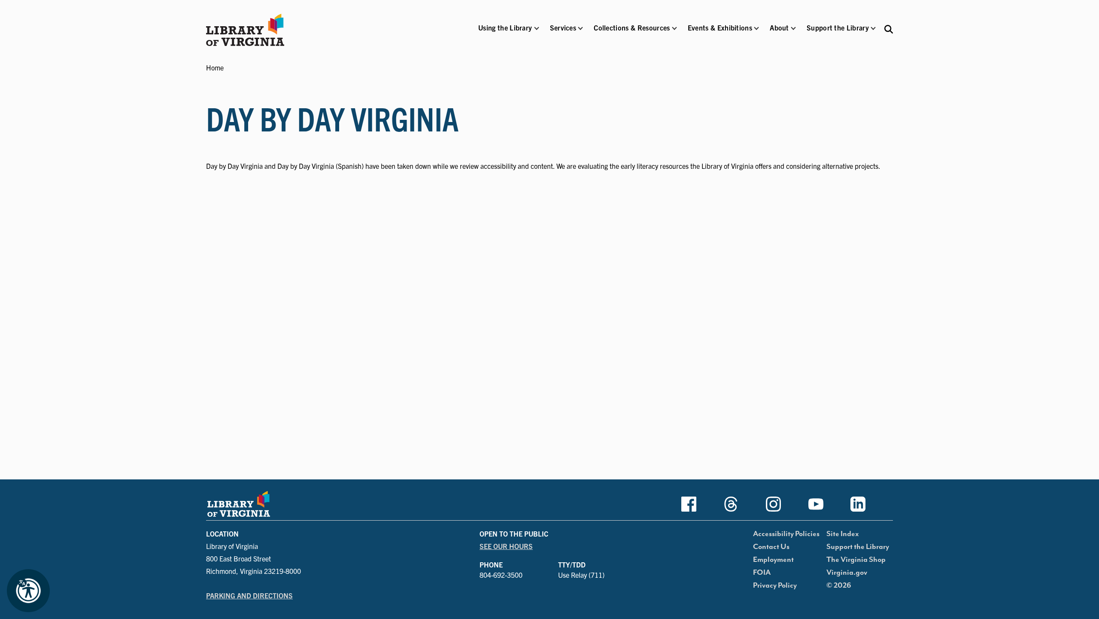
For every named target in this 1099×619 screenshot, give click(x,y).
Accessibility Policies (786, 534)
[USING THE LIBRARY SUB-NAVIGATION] (536, 28)
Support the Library (857, 547)
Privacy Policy (775, 585)
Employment (773, 559)
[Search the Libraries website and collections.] (888, 28)
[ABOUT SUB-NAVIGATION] (793, 28)
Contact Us (771, 547)
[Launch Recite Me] (28, 590)
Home (215, 67)
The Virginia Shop (856, 559)
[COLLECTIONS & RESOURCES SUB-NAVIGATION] (674, 28)
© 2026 (838, 585)
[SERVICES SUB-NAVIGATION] (580, 28)
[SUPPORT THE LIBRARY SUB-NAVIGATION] (873, 28)
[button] (505, 33)
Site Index (842, 534)
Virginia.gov (846, 572)
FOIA (762, 572)
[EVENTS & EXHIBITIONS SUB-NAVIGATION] (756, 28)
